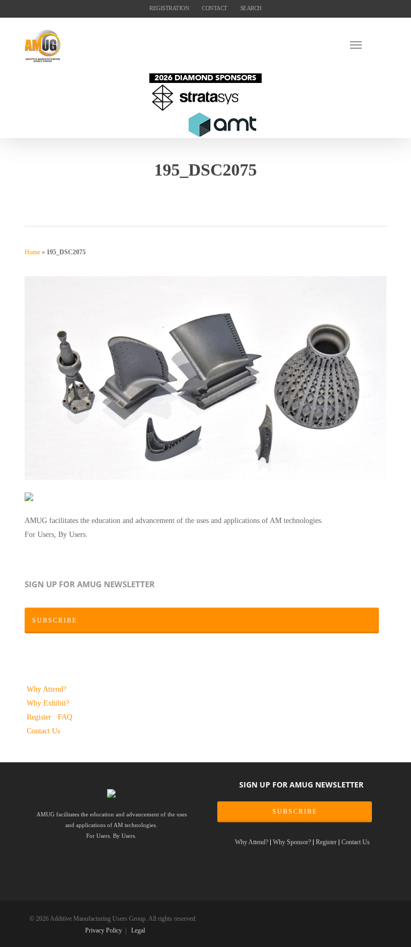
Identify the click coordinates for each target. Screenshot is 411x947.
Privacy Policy (103, 930)
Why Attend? (46, 689)
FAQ (65, 717)
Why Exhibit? (48, 703)
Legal (138, 930)
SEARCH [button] (251, 8)
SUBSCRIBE (294, 811)
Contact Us (43, 730)
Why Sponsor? (292, 842)
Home (32, 252)
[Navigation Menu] (368, 44)
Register (40, 717)
